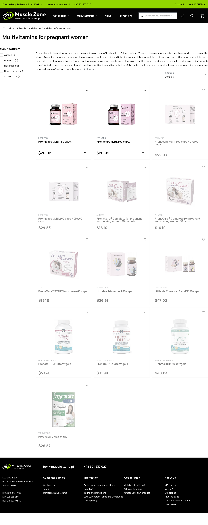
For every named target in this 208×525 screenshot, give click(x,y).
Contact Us (49, 485)
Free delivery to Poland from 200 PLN (22, 4)
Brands (46, 489)
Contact (179, 4)
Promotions (126, 16)
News (108, 16)
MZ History (170, 485)
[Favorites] (87, 90)
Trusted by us (172, 497)
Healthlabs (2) (12, 65)
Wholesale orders (133, 489)
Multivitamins (35, 28)
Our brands (170, 493)
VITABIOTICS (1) (12, 76)
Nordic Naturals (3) (14, 71)
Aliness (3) (10, 54)
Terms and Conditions (95, 493)
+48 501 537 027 (82, 4)
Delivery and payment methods (100, 485)
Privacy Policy (90, 500)
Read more (92, 69)
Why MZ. (169, 489)
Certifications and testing (178, 500)
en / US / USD (196, 4)
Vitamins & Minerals (17, 28)
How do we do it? (174, 504)
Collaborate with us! (134, 485)
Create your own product (137, 493)
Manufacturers (85, 16)
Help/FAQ (88, 489)
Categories (60, 16)
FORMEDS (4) (11, 60)
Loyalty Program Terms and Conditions (103, 497)
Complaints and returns (55, 493)
